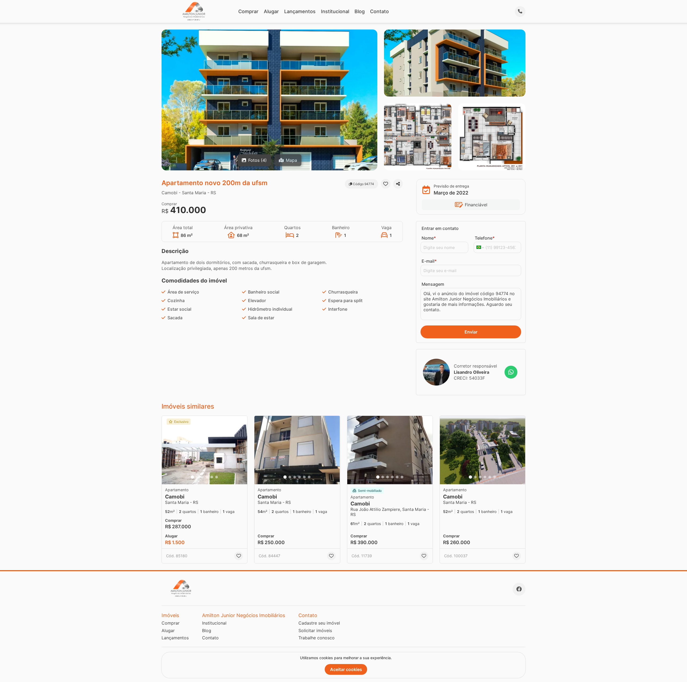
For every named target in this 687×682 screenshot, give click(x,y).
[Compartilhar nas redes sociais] (398, 184)
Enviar (471, 332)
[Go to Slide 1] (192, 477)
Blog (360, 11)
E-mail (429, 261)
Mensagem (433, 284)
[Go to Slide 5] (211, 477)
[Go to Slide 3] (202, 477)
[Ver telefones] (520, 11)
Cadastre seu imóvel (319, 623)
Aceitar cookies (346, 669)
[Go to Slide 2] (197, 477)
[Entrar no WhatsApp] (511, 372)
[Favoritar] (385, 184)
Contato (379, 11)
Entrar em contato (440, 228)
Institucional (335, 11)
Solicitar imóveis (315, 630)
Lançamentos (300, 11)
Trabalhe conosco (316, 637)
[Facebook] (519, 589)
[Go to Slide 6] (216, 477)
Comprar (248, 11)
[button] (204, 450)
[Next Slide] (241, 450)
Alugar (271, 11)
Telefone (485, 238)
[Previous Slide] (167, 450)
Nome (429, 238)
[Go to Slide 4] (207, 477)
